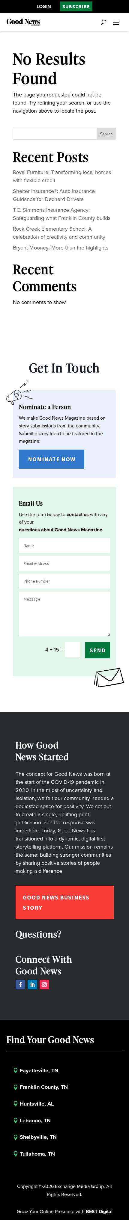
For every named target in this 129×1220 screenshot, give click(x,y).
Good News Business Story (56, 902)
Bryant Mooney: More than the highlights (60, 248)
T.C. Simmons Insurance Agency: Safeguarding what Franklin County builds (61, 214)
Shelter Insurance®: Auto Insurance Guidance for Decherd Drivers (54, 195)
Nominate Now (51, 459)
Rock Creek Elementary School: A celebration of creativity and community (59, 233)
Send (98, 650)
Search (106, 134)
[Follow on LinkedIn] (32, 984)
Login (44, 6)
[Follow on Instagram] (44, 984)
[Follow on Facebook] (20, 984)
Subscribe (76, 6)
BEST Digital (99, 1211)
